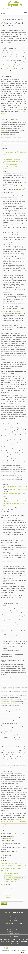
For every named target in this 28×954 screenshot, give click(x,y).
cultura (14, 863)
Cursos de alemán (8, 891)
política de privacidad (11, 68)
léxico (24, 865)
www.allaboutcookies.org (7, 821)
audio (9, 863)
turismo (13, 868)
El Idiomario (16, 915)
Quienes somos (22, 950)
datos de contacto (16, 109)
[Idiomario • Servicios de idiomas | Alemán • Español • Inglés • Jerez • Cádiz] (14, 4)
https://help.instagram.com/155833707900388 (14, 493)
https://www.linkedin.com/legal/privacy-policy (14, 500)
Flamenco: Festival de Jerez (11, 873)
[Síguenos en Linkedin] (5, 13)
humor (19, 865)
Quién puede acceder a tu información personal (14, 163)
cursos (19, 863)
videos (19, 868)
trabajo (8, 868)
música (3, 868)
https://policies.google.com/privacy (18, 489)
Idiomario (22, 189)
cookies (3, 353)
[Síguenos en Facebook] (2, 13)
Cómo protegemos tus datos (10, 164)
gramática (15, 865)
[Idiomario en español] (21, 952)
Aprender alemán (8, 889)
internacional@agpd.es (9, 838)
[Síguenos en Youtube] (3, 13)
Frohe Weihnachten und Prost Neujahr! (13, 877)
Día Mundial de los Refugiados (12, 879)
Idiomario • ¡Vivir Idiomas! (10, 950)
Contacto (5, 168)
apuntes (4, 863)
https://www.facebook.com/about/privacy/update (15, 486)
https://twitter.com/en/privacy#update (16, 488)
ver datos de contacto (20, 833)
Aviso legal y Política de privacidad (10, 952)
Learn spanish (7, 893)
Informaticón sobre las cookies (10, 166)
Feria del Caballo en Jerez (10, 881)
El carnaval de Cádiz (9, 875)
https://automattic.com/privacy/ (8, 701)
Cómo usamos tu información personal (12, 161)
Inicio (2, 19)
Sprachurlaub (7, 897)
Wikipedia (19, 819)
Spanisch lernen (8, 895)
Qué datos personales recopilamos (11, 159)
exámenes (11, 865)
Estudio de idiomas (8, 887)
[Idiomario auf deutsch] (23, 952)
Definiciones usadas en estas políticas (12, 151)
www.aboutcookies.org (20, 821)
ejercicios (4, 865)
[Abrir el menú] (25, 13)
